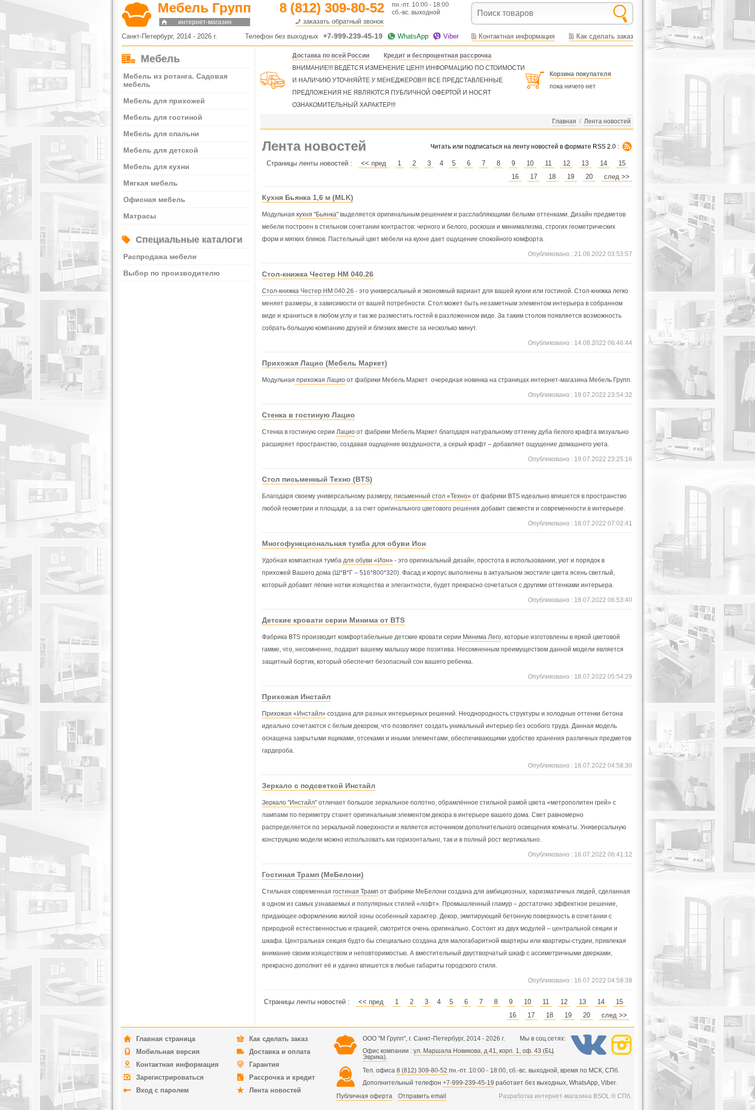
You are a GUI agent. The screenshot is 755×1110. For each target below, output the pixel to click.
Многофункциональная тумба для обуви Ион (344, 543)
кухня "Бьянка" (317, 214)
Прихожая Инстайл (296, 697)
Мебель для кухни (156, 166)
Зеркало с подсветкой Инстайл (318, 785)
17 (533, 176)
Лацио (345, 431)
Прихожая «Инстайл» (294, 713)
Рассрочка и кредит (282, 1077)
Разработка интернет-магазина (545, 1096)
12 (566, 163)
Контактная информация (517, 36)
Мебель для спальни (161, 134)
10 (530, 163)
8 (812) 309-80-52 (422, 1070)
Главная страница (165, 1039)
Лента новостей (275, 1090)
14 (603, 163)
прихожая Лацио (320, 380)
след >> (617, 176)
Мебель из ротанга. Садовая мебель (175, 80)
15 (622, 163)
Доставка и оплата (279, 1052)
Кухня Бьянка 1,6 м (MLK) (307, 197)
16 (515, 176)
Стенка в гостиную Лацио (308, 415)
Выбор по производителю (171, 273)
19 (570, 176)
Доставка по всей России (330, 55)
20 (589, 176)
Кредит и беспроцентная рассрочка (438, 55)
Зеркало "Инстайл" (289, 802)
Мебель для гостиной (162, 117)
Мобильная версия (168, 1052)
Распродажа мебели (160, 256)
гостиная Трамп (356, 891)
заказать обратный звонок (343, 21)
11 (548, 163)
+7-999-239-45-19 (468, 1082)
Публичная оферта (364, 1096)
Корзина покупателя (580, 74)
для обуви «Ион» (367, 560)
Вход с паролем (162, 1090)
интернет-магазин (205, 22)
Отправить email (422, 1096)
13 (585, 163)
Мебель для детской (160, 150)
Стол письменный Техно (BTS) (317, 479)
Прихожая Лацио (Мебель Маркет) (324, 363)
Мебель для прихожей (164, 101)
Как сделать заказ (604, 36)
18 (552, 176)
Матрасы (139, 216)
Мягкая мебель (150, 183)
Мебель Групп (204, 7)
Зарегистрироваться (170, 1077)
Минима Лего (482, 637)
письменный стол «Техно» (432, 496)
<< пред (373, 163)
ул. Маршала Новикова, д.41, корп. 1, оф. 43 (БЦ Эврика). (458, 1054)
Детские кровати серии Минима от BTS (333, 620)
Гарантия (264, 1064)
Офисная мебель (154, 199)
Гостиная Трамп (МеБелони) (313, 874)
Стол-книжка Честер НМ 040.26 (317, 274)
